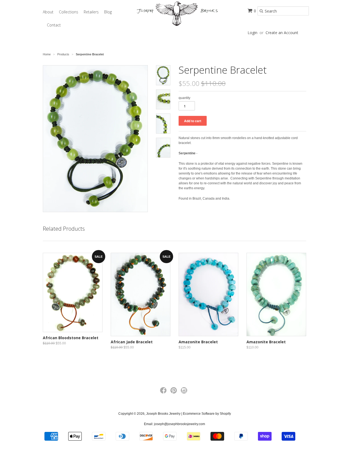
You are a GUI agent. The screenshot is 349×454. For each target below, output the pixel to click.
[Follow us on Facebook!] (164, 392)
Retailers (91, 11)
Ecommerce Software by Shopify (207, 414)
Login (252, 32)
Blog (108, 11)
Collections (68, 11)
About (48, 11)
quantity (184, 98)
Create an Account (282, 32)
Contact (54, 25)
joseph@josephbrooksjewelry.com (179, 424)
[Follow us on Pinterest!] (174, 392)
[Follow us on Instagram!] (185, 392)
